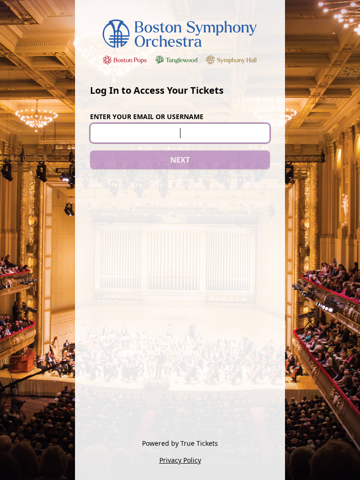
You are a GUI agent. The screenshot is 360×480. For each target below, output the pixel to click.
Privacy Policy (180, 460)
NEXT (180, 160)
